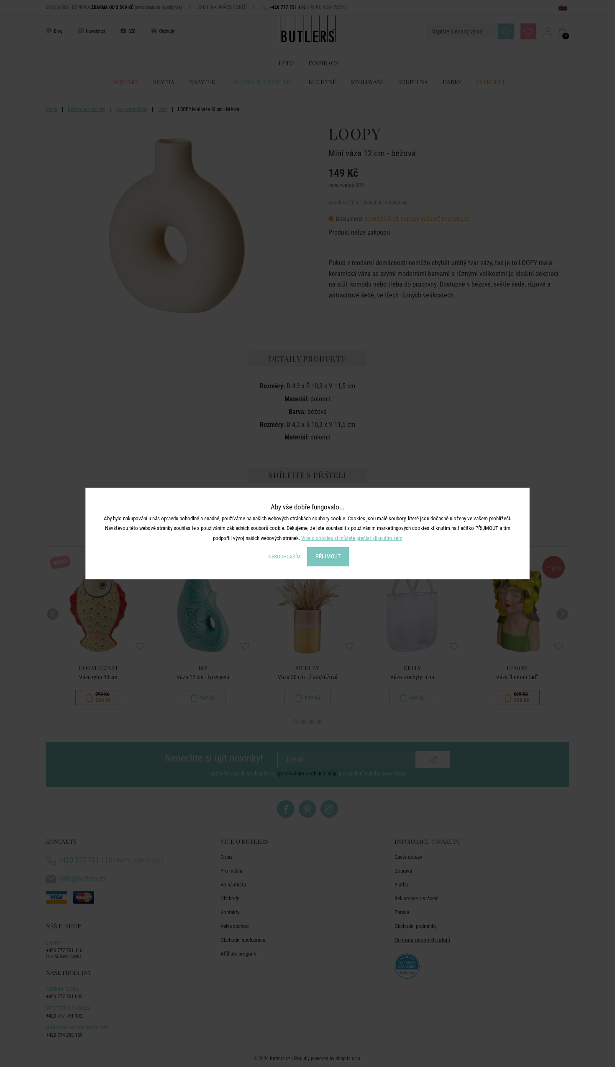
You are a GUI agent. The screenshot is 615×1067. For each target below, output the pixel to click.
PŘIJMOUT (328, 556)
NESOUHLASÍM (284, 556)
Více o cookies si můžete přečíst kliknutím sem (351, 538)
